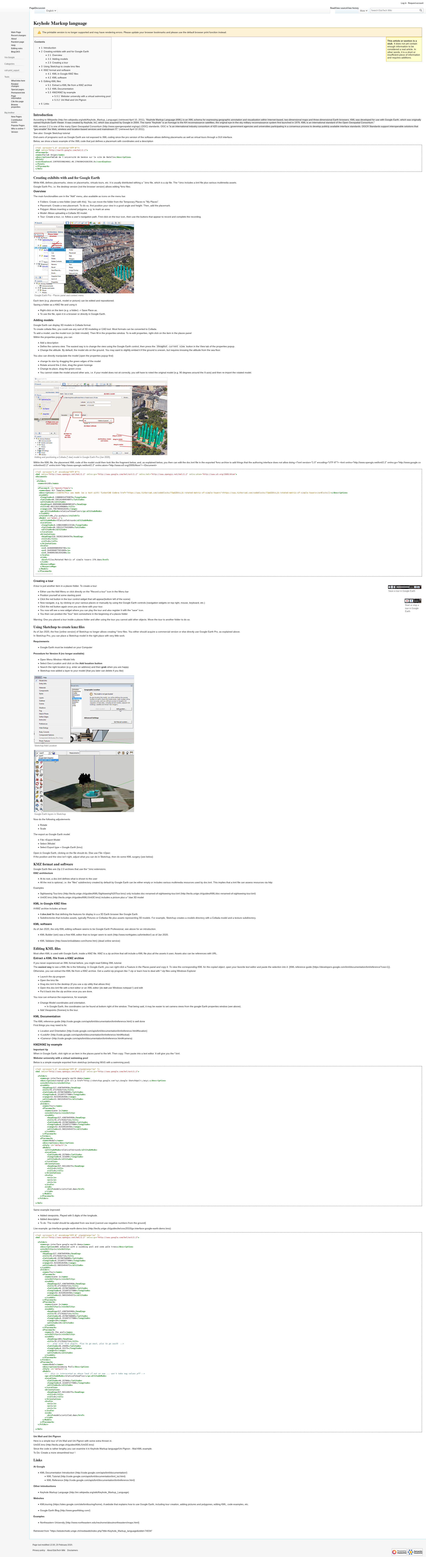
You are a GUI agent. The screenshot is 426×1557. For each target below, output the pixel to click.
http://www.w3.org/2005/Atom (125, 465)
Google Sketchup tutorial (57, 133)
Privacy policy (39, 1550)
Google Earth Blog (49, 1510)
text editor (75, 987)
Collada (72, 213)
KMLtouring (46, 1504)
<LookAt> (45, 1034)
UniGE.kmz (46, 897)
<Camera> (45, 1038)
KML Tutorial (53, 1476)
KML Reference (55, 1480)
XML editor (93, 987)
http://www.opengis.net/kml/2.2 (370, 462)
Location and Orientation (53, 1031)
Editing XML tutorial (111, 963)
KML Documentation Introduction (57, 1472)
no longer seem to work (100, 934)
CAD (104, 329)
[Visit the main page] (14, 13)
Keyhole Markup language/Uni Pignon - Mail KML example (121, 1448)
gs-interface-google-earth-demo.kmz (68, 1228)
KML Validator (47, 940)
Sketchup (84, 631)
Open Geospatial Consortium (86, 126)
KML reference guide (301, 967)
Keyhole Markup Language (54, 1492)
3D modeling (91, 329)
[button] (51, 10)
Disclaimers (72, 1550)
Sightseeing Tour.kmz (51, 893)
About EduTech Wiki (56, 1550)
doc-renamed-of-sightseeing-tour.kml (160, 893)
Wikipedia (52, 119)
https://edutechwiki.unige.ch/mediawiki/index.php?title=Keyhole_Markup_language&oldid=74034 (101, 1531)
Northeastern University (52, 1522)
